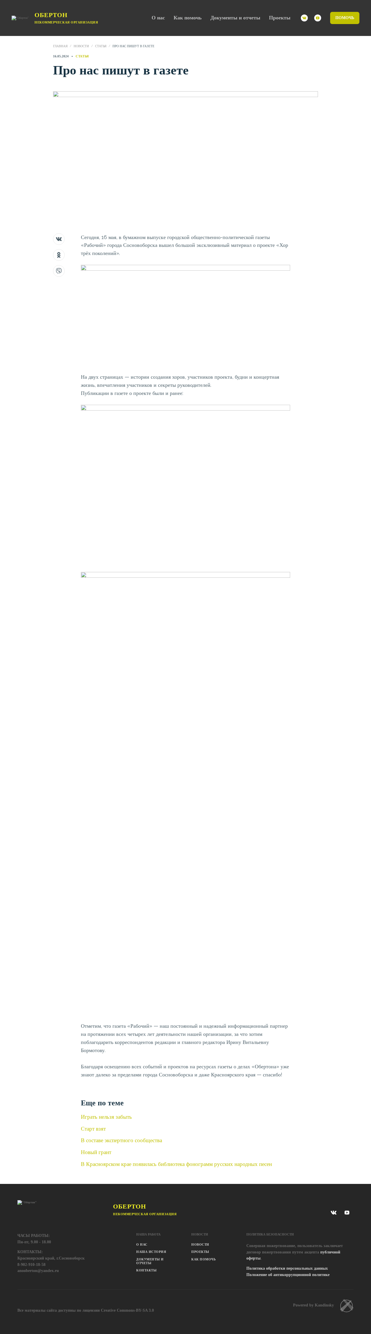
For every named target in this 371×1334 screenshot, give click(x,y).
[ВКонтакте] (304, 17)
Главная (60, 46)
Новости (81, 46)
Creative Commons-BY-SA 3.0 (127, 1310)
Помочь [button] (344, 18)
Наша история (151, 1251)
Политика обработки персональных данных (287, 1268)
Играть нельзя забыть (106, 1117)
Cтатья (100, 46)
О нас (158, 18)
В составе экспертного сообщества (121, 1140)
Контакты (146, 1270)
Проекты (279, 18)
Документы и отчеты (235, 18)
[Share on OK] (59, 255)
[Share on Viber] (59, 271)
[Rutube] (317, 17)
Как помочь (188, 18)
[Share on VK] (59, 239)
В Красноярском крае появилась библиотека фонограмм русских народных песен (176, 1164)
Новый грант (96, 1152)
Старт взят (93, 1128)
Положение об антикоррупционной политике (288, 1275)
